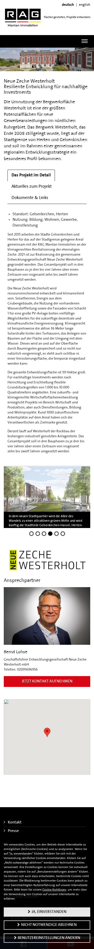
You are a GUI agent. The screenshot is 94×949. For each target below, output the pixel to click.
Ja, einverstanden (49, 912)
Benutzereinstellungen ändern (49, 938)
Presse (13, 831)
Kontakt (15, 822)
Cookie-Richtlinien (54, 889)
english (84, 5)
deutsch (68, 5)
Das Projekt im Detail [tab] (31, 175)
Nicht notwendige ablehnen (49, 925)
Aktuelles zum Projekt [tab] (32, 186)
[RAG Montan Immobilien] (23, 17)
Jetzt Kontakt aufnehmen (47, 681)
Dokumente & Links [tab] (30, 198)
